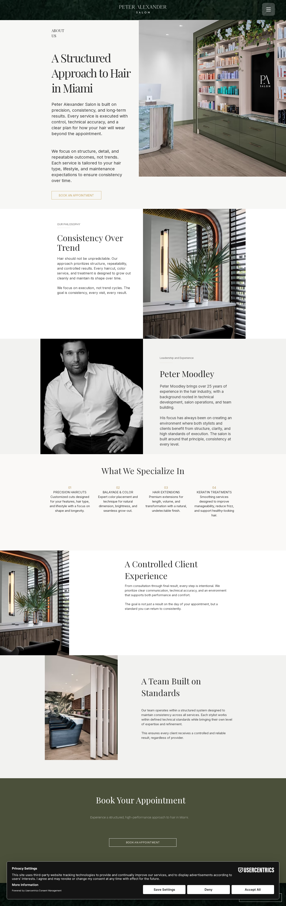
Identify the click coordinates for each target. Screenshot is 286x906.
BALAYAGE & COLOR (118, 492)
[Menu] (268, 9)
